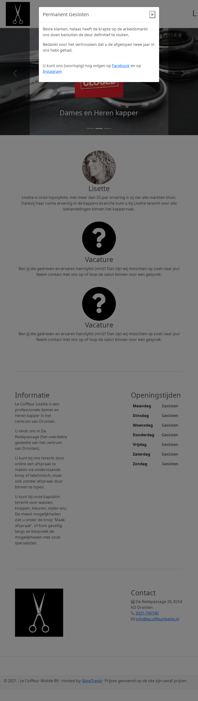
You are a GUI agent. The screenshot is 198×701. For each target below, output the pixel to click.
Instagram (52, 71)
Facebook (121, 65)
